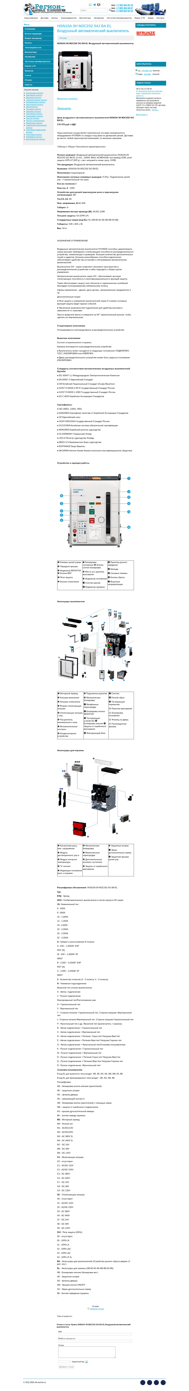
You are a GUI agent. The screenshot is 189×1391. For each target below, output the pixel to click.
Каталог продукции (33, 34)
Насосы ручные (32, 118)
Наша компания (31, 18)
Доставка (44, 18)
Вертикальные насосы (35, 139)
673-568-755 (147, 71)
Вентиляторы (85, 18)
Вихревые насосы (33, 98)
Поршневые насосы (34, 116)
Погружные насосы (34, 114)
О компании (30, 29)
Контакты (160, 18)
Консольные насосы (34, 105)
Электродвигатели (68, 18)
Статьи (28, 75)
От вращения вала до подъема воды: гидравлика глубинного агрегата (149, 93)
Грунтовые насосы (34, 135)
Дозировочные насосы (35, 102)
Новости (28, 85)
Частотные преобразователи (119, 18)
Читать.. (155, 110)
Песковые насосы (33, 109)
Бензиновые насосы (34, 93)
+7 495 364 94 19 (124, 5)
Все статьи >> (142, 115)
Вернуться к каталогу (67, 98)
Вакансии (29, 71)
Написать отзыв (97, 1309)
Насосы (54, 18)
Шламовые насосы (34, 137)
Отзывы (28, 80)
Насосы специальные (35, 121)
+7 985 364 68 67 (124, 8)
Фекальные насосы (34, 123)
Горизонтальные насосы (36, 100)
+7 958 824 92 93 (124, 11)
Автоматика (99, 18)
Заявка (151, 18)
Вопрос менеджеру (33, 38)
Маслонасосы (32, 107)
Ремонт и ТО (140, 18)
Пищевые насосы (33, 111)
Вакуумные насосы (34, 95)
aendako (147, 74)
